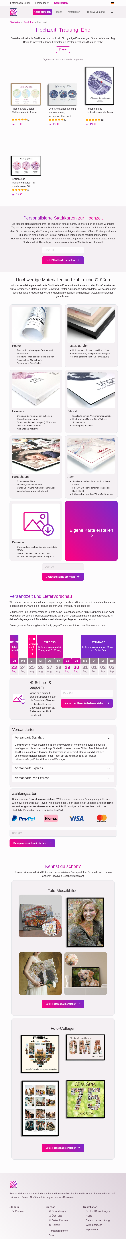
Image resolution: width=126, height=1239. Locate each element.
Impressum (92, 1229)
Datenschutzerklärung (98, 1220)
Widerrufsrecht (94, 1225)
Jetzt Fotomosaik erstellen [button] (61, 1004)
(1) (28, 119)
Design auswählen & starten (30, 843)
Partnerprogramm (58, 1230)
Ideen (59, 12)
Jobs (51, 1235)
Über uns (56, 1215)
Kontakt (55, 1225)
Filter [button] (64, 49)
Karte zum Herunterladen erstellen (85, 703)
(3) (28, 190)
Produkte (19, 1211)
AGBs (89, 1215)
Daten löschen (59, 1220)
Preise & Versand (95, 12)
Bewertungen (59, 1211)
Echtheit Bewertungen (98, 1211)
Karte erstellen (42, 12)
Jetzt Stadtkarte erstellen (60, 260)
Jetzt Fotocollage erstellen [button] (61, 1148)
